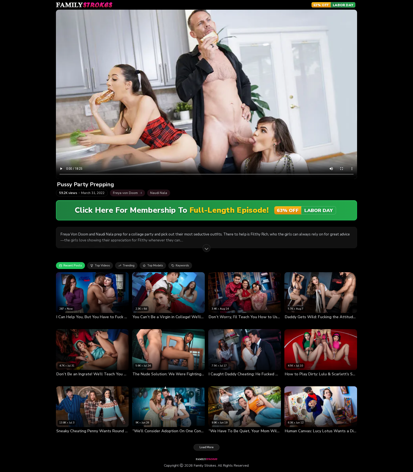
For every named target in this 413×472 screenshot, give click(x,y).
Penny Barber (65, 438)
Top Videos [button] (102, 265)
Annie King (140, 438)
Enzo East (179, 324)
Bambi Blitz (216, 438)
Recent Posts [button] (72, 265)
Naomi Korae (233, 324)
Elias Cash (144, 381)
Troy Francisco (102, 324)
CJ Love (306, 438)
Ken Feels (327, 324)
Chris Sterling (239, 381)
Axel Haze (83, 438)
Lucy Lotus (292, 438)
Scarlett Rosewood (311, 381)
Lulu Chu (291, 381)
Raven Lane (141, 324)
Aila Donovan (65, 324)
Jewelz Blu (83, 324)
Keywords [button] (182, 265)
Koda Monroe (310, 324)
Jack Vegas (99, 438)
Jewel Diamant (219, 381)
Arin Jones (251, 324)
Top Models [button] (155, 265)
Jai (134, 381)
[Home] (84, 5)
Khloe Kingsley (235, 438)
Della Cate (292, 324)
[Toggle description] (206, 248)
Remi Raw (172, 438)
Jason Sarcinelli (336, 381)
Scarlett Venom (160, 324)
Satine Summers (67, 381)
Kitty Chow (216, 324)
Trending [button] (128, 265)
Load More (207, 447)
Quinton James (323, 438)
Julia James (156, 438)
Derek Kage (255, 438)
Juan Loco (87, 381)
